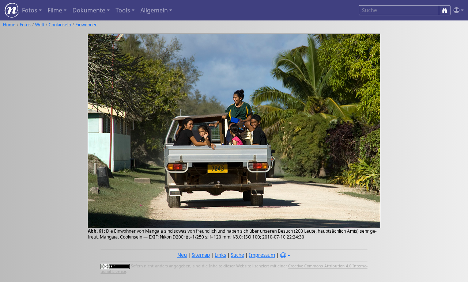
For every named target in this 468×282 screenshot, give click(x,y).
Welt (39, 25)
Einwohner (86, 25)
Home (9, 25)
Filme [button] (55, 10)
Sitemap (201, 255)
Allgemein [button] (154, 10)
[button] (457, 10)
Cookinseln (60, 25)
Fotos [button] (29, 10)
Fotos (25, 25)
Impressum (262, 255)
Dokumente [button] (88, 10)
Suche (237, 255)
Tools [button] (123, 10)
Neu (182, 255)
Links (220, 255)
